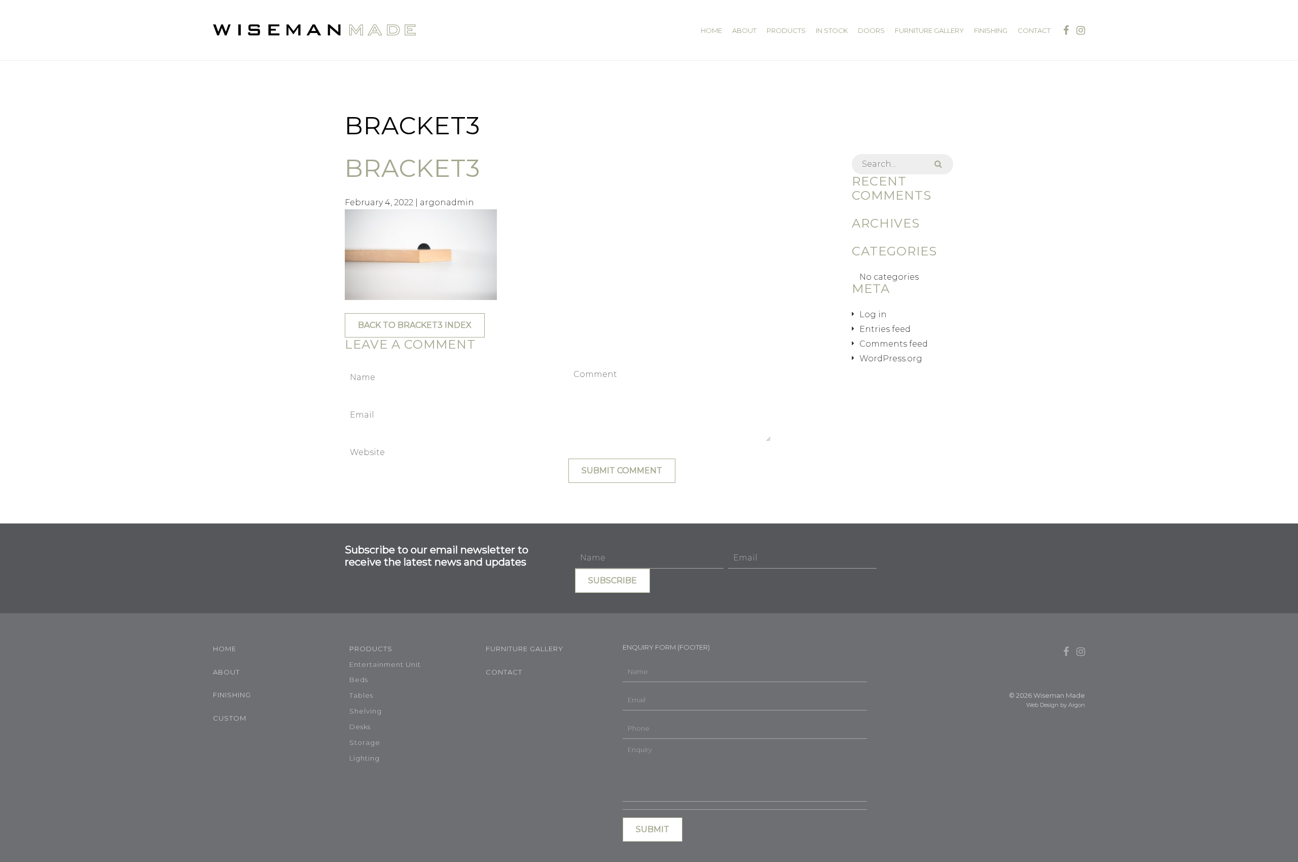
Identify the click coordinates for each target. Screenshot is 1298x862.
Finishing (990, 30)
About (744, 30)
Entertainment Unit (385, 664)
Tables (361, 695)
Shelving (365, 711)
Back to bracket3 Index (415, 325)
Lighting (364, 758)
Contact (1034, 30)
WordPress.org (890, 358)
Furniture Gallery (929, 30)
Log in (873, 314)
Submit (652, 829)
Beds (358, 680)
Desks (360, 727)
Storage (364, 742)
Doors (871, 30)
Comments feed (893, 344)
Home (711, 30)
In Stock (832, 30)
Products (786, 30)
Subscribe (612, 580)
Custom (229, 718)
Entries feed (885, 329)
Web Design (1042, 704)
